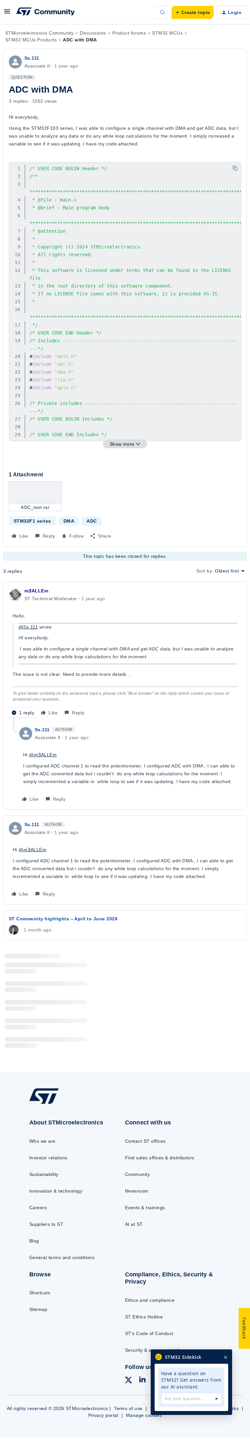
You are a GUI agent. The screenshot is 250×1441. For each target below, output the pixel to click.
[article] (125, 652)
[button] (7, 13)
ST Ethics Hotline (144, 1316)
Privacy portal (103, 1415)
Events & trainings (145, 1207)
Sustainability (44, 1174)
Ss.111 (31, 58)
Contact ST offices (145, 1141)
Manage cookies (144, 1415)
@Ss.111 (28, 627)
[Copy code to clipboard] (235, 168)
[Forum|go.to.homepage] (45, 12)
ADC (92, 521)
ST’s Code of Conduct (149, 1333)
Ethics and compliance (149, 1300)
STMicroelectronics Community (39, 33)
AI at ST (134, 1224)
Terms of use (128, 1408)
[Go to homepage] (48, 1103)
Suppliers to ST (46, 1224)
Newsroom (136, 1191)
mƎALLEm (36, 590)
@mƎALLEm (43, 754)
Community (137, 1174)
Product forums (129, 33)
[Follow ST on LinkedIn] (142, 1380)
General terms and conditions (61, 1257)
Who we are (42, 1141)
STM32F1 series (32, 521)
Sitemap (38, 1309)
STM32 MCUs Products (31, 39)
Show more (122, 444)
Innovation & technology (55, 1191)
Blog (34, 1240)
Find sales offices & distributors (159, 1157)
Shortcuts (39, 1292)
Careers (38, 1207)
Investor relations (48, 1157)
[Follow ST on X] (128, 1381)
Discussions (93, 33)
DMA (68, 521)
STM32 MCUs (167, 33)
